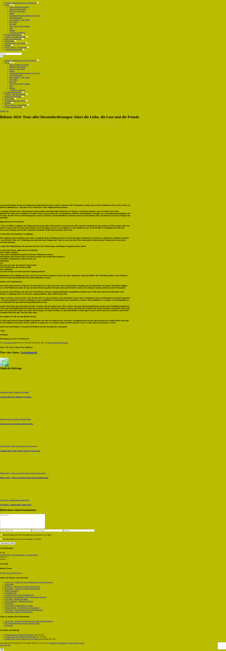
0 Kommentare (62, 343)
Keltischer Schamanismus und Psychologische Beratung (25, 597)
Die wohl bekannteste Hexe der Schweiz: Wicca (22, 623)
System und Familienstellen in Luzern (19, 606)
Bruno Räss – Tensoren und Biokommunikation (22, 589)
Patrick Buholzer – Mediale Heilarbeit (19, 601)
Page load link (5, 645)
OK (2, 650)
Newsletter (53, 343)
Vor (7, 111)
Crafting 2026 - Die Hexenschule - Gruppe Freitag (19, 555)
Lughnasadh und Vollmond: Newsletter (14, 392)
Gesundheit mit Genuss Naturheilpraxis (19, 595)
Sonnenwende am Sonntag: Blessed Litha (15, 419)
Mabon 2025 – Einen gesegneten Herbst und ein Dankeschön (23, 473)
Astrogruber (9, 584)
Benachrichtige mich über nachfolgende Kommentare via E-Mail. (27, 535)
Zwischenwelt (9, 343)
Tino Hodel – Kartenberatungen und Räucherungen (24, 610)
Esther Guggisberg (12, 591)
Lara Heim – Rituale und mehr (16, 599)
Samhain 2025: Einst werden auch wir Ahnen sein (18, 446)
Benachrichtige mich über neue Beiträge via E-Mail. (22, 539)
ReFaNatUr (9, 604)
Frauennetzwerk (11, 593)
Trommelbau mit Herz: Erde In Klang (19, 612)
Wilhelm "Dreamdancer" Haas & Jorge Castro (67, 643)
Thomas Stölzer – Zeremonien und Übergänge (22, 608)
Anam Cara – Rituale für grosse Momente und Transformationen (29, 582)
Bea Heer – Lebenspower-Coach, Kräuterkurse (22, 587)
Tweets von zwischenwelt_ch (11, 573)
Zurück (2, 111)
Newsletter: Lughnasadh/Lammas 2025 (14, 500)
